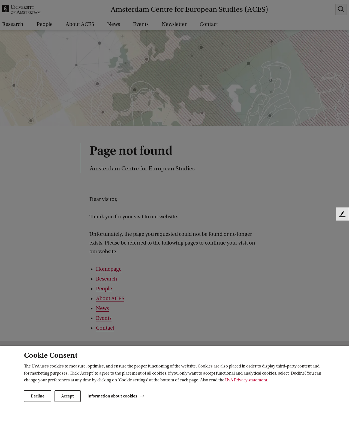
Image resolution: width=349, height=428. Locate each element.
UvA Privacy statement (246, 380)
